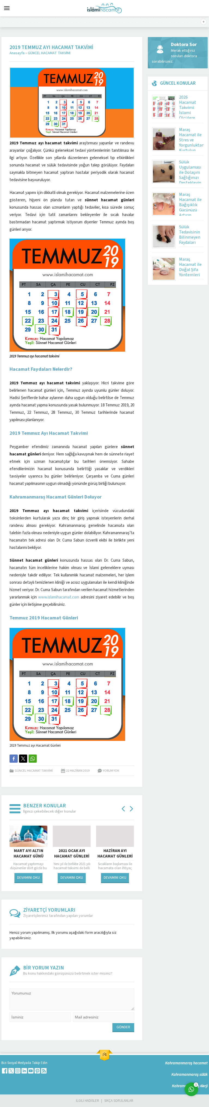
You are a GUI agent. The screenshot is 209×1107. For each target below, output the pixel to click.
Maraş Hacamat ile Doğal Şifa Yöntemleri (190, 267)
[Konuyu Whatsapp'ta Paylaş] (33, 759)
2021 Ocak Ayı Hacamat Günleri (72, 853)
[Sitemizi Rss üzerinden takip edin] (44, 1070)
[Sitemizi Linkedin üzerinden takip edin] (24, 1070)
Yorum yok (111, 770)
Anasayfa (17, 53)
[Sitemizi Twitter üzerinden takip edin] (11, 1070)
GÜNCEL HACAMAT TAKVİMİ (49, 53)
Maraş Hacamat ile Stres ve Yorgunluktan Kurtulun (191, 140)
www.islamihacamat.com (58, 597)
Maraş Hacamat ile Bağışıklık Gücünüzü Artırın (190, 204)
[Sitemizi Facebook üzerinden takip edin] (4, 1070)
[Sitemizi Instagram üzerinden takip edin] (17, 1070)
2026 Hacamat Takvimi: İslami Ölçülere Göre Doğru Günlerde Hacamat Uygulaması (190, 118)
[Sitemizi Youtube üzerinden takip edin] (30, 1070)
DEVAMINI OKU (28, 877)
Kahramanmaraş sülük (189, 1074)
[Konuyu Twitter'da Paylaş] (23, 759)
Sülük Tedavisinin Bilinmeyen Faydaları (189, 234)
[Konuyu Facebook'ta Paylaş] (14, 759)
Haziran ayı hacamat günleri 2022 (115, 856)
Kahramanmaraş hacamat (186, 1063)
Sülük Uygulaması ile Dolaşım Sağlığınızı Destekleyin (190, 172)
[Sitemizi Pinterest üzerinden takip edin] (37, 1070)
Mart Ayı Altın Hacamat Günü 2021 (29, 856)
